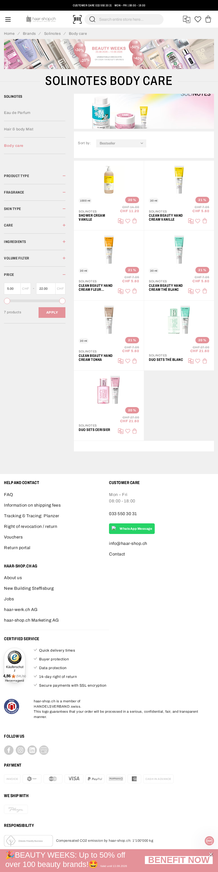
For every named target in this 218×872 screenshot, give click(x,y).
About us (13, 577)
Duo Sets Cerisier (94, 430)
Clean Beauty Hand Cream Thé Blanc (166, 288)
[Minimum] (7, 301)
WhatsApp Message (136, 529)
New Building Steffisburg (29, 588)
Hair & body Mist (18, 129)
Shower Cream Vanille (92, 217)
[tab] (34, 176)
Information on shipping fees (32, 505)
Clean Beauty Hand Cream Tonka (96, 358)
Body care (13, 146)
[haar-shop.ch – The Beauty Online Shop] (41, 19)
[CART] (208, 19)
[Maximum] (62, 301)
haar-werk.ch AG (21, 609)
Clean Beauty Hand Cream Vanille (166, 217)
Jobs (9, 599)
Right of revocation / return (30, 526)
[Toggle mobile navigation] (8, 19)
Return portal (17, 547)
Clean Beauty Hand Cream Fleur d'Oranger (96, 288)
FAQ (8, 494)
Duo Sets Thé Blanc (166, 360)
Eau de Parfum (17, 113)
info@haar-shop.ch (128, 543)
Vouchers (13, 537)
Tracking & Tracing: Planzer (31, 516)
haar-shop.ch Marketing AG (31, 620)
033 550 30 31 (103, 5)
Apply (52, 312)
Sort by (85, 143)
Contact (117, 554)
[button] (179, 860)
